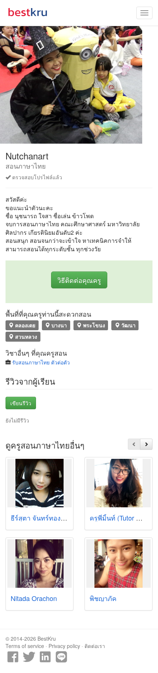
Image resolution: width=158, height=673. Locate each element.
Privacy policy (64, 645)
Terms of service (25, 645)
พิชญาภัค (103, 598)
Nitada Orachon (34, 598)
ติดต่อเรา (95, 645)
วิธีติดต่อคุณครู (79, 280)
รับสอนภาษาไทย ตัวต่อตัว (41, 362)
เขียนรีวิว (20, 403)
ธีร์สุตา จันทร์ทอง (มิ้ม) (43, 517)
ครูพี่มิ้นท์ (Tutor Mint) (120, 517)
